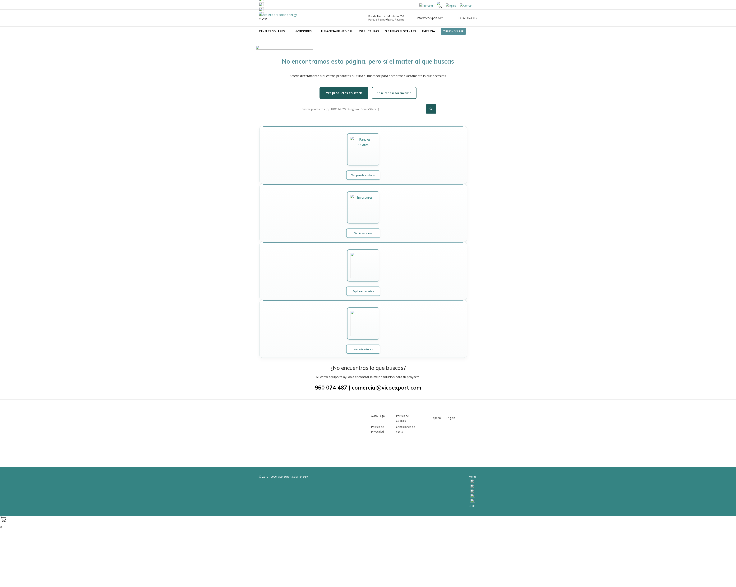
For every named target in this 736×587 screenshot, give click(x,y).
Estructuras (368, 31)
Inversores (302, 31)
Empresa (428, 31)
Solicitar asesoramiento (394, 93)
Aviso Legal (378, 416)
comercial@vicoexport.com (386, 387)
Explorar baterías (363, 291)
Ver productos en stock (344, 93)
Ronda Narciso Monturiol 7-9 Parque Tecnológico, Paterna (386, 17)
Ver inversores (363, 233)
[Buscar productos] (431, 109)
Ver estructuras (363, 349)
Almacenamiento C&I (336, 31)
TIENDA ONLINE (453, 31)
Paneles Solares (272, 31)
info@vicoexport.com (430, 18)
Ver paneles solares (363, 175)
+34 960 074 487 (466, 18)
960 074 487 (331, 387)
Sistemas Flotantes (400, 31)
